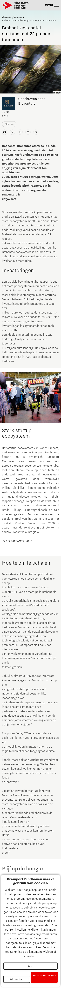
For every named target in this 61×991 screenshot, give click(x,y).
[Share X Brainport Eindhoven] (12, 132)
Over (29, 966)
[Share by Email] (28, 132)
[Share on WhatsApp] (35, 132)
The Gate (6, 17)
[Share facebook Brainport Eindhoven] (4, 132)
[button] (52, 5)
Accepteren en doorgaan (44, 975)
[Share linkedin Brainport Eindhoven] (20, 132)
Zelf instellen (16, 979)
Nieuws (18, 17)
